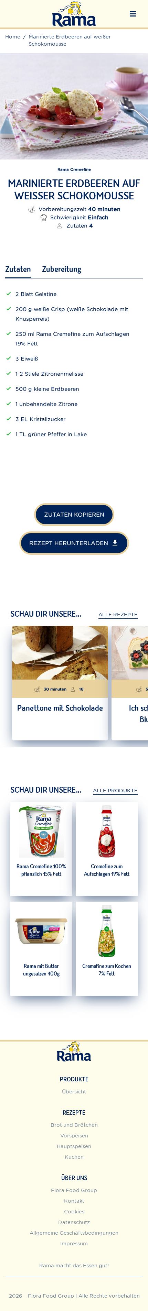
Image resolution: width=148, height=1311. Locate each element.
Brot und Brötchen (74, 1125)
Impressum (74, 1243)
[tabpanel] (74, 372)
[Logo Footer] (74, 1045)
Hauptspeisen (74, 1146)
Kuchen (74, 1157)
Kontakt (74, 1201)
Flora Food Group (74, 1190)
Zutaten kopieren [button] (74, 514)
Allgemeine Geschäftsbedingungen (74, 1233)
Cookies (74, 1211)
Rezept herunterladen (68, 543)
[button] (133, 13)
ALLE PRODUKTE (115, 790)
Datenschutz (74, 1222)
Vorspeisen (74, 1135)
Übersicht (74, 1091)
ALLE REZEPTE (118, 615)
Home (12, 36)
